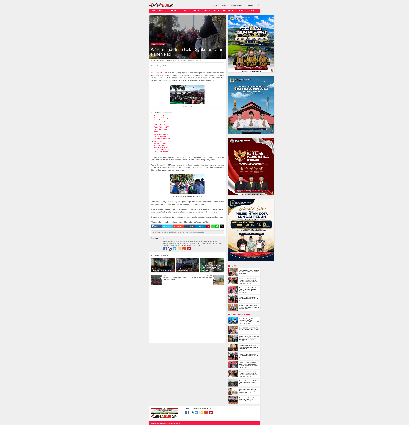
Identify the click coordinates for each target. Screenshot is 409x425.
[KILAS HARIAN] (165, 5)
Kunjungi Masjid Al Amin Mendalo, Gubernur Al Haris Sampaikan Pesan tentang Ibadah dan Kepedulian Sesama (249, 339)
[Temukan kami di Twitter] (174, 249)
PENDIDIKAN (194, 11)
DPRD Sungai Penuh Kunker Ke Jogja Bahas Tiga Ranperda (162, 136)
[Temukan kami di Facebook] (187, 412)
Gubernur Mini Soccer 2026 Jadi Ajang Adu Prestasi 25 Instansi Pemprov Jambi (248, 382)
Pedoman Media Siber (237, 5)
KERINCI (162, 44)
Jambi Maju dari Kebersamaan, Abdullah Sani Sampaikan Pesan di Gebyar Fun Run (249, 307)
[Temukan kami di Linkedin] (179, 249)
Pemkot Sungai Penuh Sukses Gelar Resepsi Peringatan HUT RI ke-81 (248, 298)
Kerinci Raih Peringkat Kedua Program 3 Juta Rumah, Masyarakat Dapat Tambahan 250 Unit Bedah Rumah (249, 321)
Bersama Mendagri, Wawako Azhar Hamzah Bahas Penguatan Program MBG (248, 347)
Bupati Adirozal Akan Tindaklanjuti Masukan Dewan (162, 270)
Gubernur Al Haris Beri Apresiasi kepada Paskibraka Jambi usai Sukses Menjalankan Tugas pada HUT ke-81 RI (248, 290)
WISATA (216, 11)
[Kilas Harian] (164, 418)
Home (216, 5)
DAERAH (251, 11)
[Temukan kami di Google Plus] (184, 249)
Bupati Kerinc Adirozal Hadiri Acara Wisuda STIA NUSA (186, 270)
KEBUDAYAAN (228, 11)
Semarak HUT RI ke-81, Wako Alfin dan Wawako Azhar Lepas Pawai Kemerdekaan (249, 272)
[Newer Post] (154, 276)
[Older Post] (221, 276)
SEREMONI (240, 11)
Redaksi (224, 5)
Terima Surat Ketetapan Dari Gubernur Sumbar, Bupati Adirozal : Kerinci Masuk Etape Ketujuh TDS (211, 267)
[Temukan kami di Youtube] (189, 248)
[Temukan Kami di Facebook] (165, 249)
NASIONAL (162, 11)
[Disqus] (187, 313)
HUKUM (173, 11)
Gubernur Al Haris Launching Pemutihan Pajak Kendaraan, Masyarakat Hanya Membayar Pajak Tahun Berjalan (248, 281)
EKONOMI (206, 11)
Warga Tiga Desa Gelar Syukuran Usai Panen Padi (186, 52)
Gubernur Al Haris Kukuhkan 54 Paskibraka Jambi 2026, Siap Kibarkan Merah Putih (248, 399)
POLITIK (183, 11)
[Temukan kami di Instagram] (170, 249)
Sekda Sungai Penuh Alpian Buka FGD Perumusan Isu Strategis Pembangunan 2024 (248, 391)
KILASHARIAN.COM (159, 73)
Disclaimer (250, 5)
